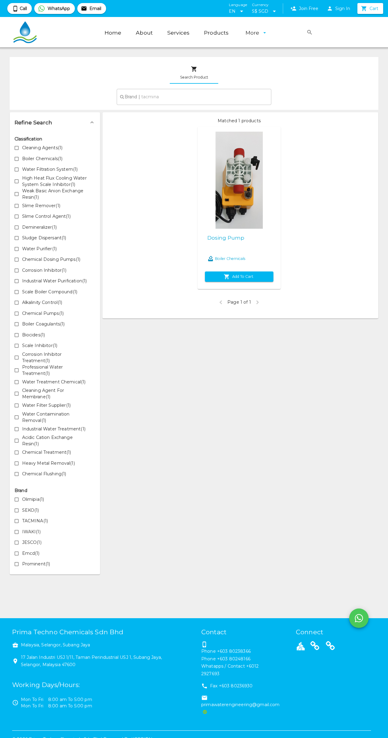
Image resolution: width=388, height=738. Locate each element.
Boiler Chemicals (230, 258)
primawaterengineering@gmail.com (240, 704)
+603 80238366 (234, 651)
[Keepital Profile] (301, 646)
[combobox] (194, 97)
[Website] (315, 646)
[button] (55, 122)
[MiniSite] (330, 646)
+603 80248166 (233, 659)
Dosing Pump (225, 237)
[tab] (194, 73)
